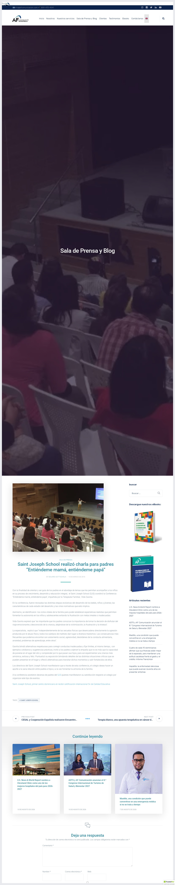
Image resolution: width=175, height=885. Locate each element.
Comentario (48, 845)
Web (89, 872)
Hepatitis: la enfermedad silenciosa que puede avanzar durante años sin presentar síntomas (145, 669)
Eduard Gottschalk (57, 577)
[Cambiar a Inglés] (146, 18)
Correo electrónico (73, 872)
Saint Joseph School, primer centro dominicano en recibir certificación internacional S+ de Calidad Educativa (61, 684)
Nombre (47, 872)
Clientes (103, 18)
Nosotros (50, 18)
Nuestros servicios (65, 18)
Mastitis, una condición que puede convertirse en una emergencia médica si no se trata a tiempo (144, 638)
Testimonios (114, 18)
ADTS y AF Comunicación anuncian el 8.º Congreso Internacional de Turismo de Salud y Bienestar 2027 (145, 625)
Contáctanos (137, 18)
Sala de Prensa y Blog (87, 18)
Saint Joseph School (29, 700)
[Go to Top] (169, 879)
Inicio (41, 18)
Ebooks (125, 18)
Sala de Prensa (65, 560)
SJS (59, 675)
